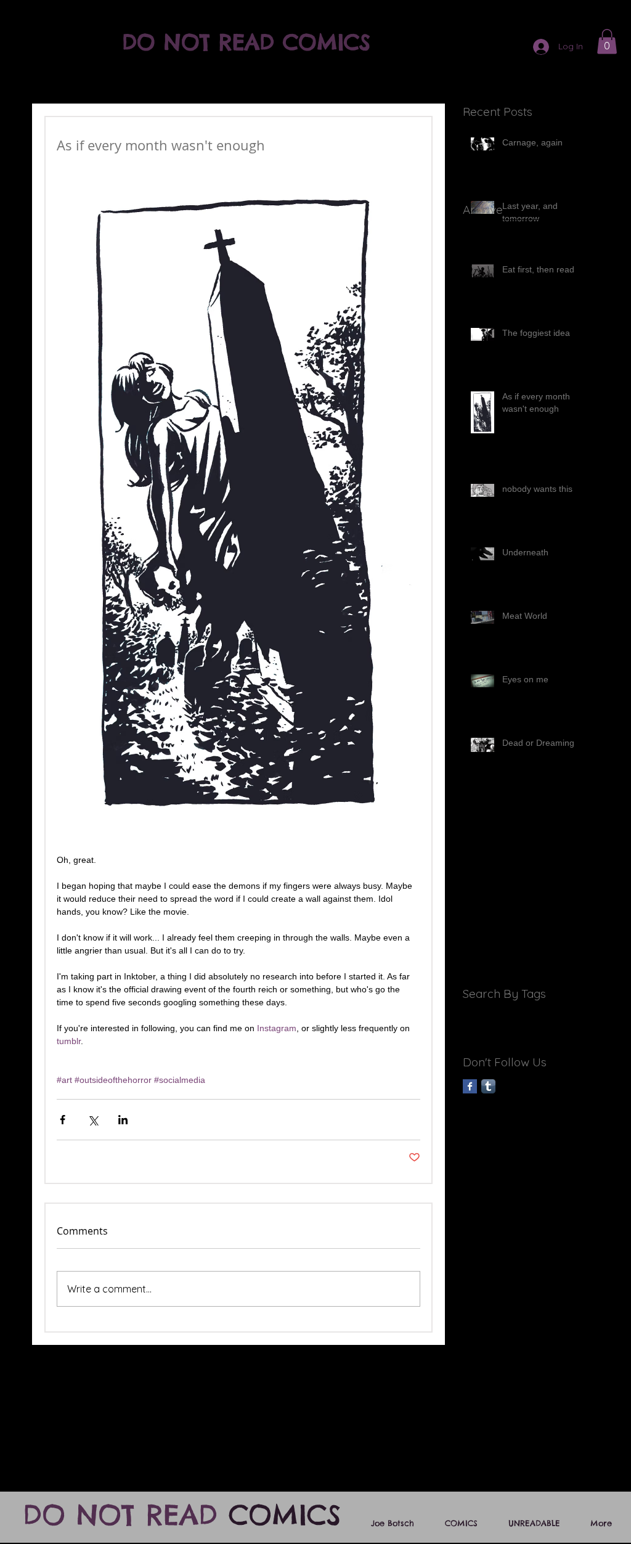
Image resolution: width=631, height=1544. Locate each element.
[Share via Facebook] (62, 1119)
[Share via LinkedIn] (123, 1119)
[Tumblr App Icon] (488, 1086)
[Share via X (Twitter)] (93, 1119)
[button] (606, 41)
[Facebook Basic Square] (470, 1086)
